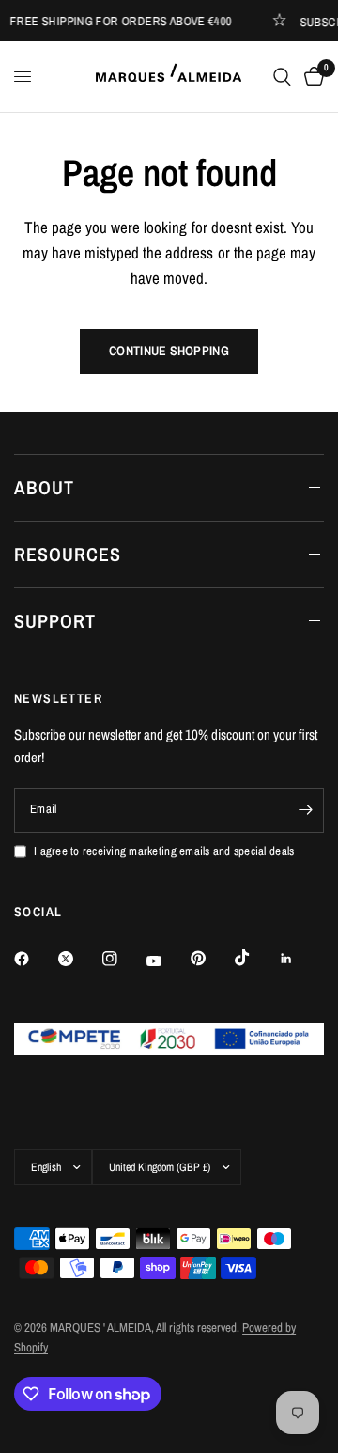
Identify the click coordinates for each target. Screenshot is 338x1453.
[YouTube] (167, 960)
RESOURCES (67, 554)
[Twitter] (79, 958)
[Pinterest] (211, 958)
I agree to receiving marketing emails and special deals (164, 851)
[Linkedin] (299, 958)
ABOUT (44, 487)
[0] (311, 76)
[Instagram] (123, 958)
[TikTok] (255, 957)
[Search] (282, 76)
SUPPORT (55, 620)
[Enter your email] (305, 810)
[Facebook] (34, 958)
